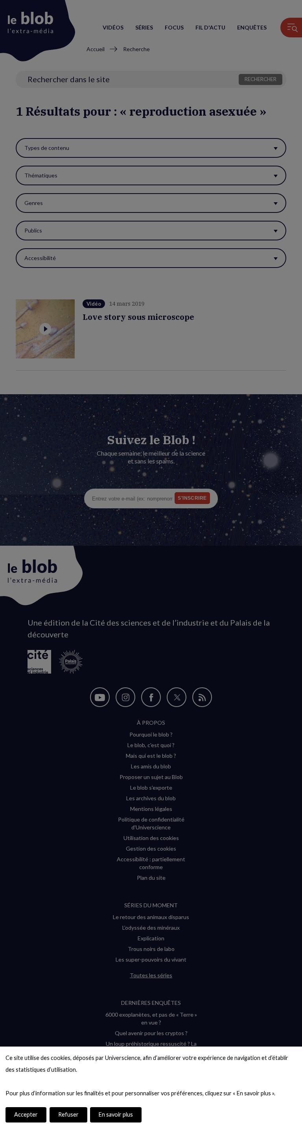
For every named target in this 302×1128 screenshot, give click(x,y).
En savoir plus (116, 1114)
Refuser (68, 1114)
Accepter (26, 1114)
